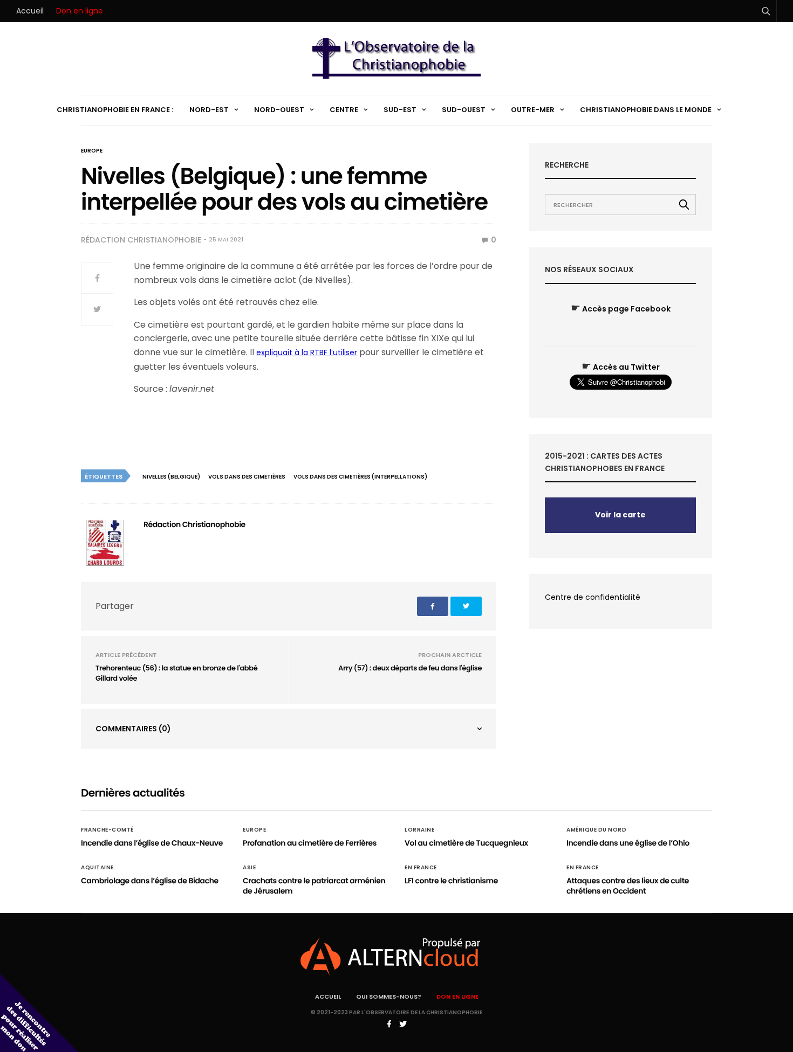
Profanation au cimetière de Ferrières (310, 843)
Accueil (30, 10)
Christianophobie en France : (115, 110)
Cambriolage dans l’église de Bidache (149, 880)
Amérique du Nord (596, 830)
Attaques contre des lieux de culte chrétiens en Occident (627, 886)
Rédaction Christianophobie (141, 239)
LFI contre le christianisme (451, 880)
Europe (91, 151)
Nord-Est (209, 110)
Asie (249, 867)
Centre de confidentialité (592, 597)
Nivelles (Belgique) (171, 477)
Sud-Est (400, 110)
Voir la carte (620, 514)
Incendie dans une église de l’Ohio (627, 843)
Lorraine (419, 830)
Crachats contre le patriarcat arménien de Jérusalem (314, 886)
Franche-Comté (107, 830)
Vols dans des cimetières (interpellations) (360, 477)
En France (421, 867)
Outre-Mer (533, 110)
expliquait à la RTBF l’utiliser (306, 352)
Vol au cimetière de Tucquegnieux (466, 843)
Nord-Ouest (279, 110)
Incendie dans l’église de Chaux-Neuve (152, 843)
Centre (344, 110)
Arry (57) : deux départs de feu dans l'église (410, 668)
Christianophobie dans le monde (646, 110)
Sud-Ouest (464, 110)
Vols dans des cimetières (246, 477)
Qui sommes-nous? (388, 996)
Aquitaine (97, 867)
